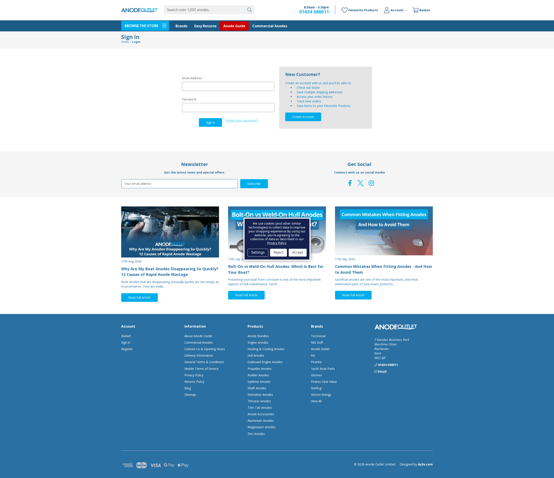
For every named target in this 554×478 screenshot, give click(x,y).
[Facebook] (350, 183)
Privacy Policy (193, 375)
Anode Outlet (320, 349)
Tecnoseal (318, 336)
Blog (187, 388)
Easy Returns (205, 26)
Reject (278, 252)
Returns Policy (194, 382)
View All (316, 401)
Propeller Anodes (260, 369)
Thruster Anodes (259, 401)
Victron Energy (321, 395)
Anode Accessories (261, 414)
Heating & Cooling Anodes (266, 349)
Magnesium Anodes (261, 427)
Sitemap (190, 395)
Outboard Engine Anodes (265, 362)
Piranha (316, 362)
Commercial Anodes (269, 26)
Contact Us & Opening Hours (204, 349)
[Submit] (249, 9)
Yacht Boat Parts (323, 369)
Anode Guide (234, 26)
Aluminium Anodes (261, 420)
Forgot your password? (241, 120)
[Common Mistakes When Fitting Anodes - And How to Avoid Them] (384, 230)
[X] (361, 183)
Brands (181, 26)
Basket (126, 336)
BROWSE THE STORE (141, 25)
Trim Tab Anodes (260, 408)
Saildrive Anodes (259, 382)
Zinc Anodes (256, 434)
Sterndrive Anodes (260, 395)
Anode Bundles (258, 336)
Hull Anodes (256, 355)
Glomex (316, 375)
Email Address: (192, 78)
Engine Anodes (258, 342)
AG (313, 355)
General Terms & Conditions (204, 362)
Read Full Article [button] (139, 297)
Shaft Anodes (257, 388)
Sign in (125, 342)
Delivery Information (198, 355)
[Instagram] (371, 183)
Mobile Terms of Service (201, 369)
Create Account (303, 117)
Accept (297, 252)
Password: (189, 99)
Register (127, 349)
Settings (258, 252)
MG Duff (317, 342)
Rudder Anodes (258, 375)
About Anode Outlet (198, 336)
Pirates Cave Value (324, 382)
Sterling (316, 388)
